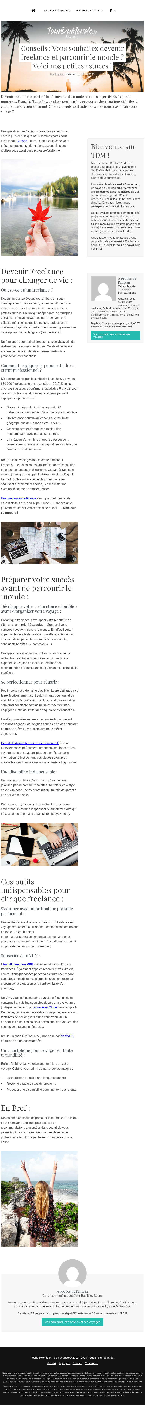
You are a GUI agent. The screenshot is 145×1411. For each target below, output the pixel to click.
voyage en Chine (45, 1007)
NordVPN (67, 1036)
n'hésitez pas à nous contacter (128, 1382)
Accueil (51, 1363)
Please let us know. (116, 1395)
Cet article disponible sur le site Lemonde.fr (30, 743)
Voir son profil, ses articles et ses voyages (111, 335)
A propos (64, 1363)
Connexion (91, 1363)
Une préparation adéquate (18, 498)
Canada (21, 141)
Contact (77, 1363)
